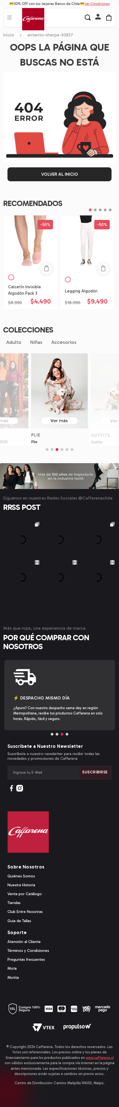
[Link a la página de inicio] (10, 35)
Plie (34, 442)
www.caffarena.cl (100, 1058)
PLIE (35, 435)
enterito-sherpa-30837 (50, 35)
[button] (98, 17)
